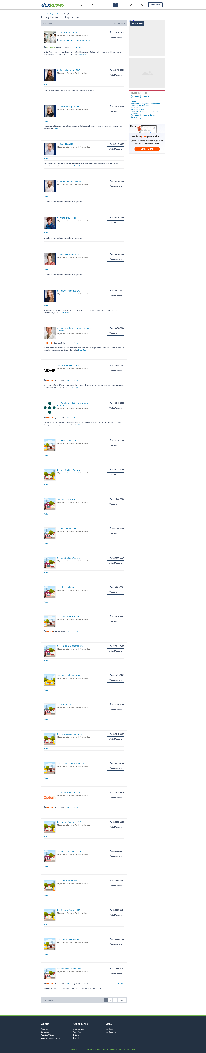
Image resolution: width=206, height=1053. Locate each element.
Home (43, 14)
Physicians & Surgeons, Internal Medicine (143, 99)
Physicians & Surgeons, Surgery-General (144, 116)
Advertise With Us (47, 1035)
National (76, 1035)
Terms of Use (124, 1049)
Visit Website (116, 38)
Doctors (59, 14)
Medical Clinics (137, 107)
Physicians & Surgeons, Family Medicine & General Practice (79, 36)
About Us (44, 1029)
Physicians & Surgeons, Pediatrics (144, 111)
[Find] (115, 5)
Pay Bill (76, 1038)
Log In (130, 5)
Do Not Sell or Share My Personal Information (100, 1049)
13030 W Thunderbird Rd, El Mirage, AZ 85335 (75, 40)
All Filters (48, 23)
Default (120, 23)
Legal (133, 1049)
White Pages (77, 1032)
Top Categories (111, 1032)
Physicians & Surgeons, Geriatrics (144, 119)
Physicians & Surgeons (140, 96)
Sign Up (140, 5)
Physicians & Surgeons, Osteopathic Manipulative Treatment (145, 104)
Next (121, 1000)
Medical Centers (137, 109)
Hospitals (134, 113)
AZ (47, 14)
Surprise (52, 14)
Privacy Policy (76, 1049)
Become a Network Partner (50, 1038)
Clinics (133, 102)
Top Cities (109, 1029)
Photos (78, 47)
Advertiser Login (79, 1029)
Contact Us (45, 1032)
